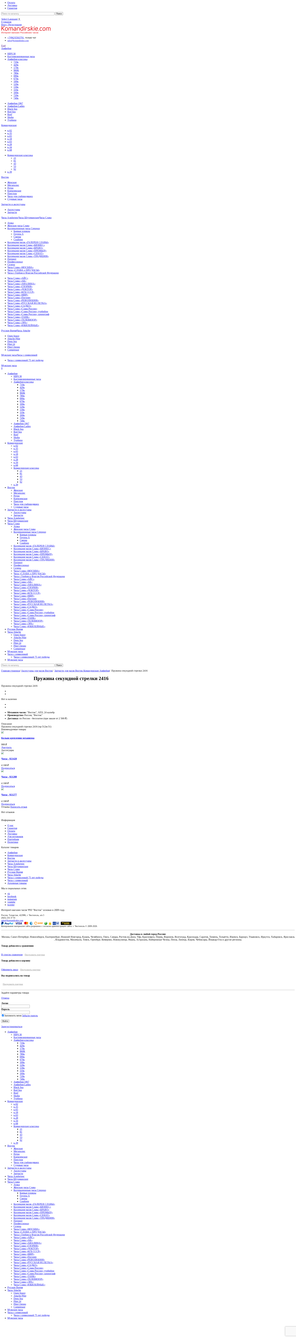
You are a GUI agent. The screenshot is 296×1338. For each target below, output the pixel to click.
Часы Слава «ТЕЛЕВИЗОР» (22, 319)
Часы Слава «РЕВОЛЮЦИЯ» (23, 300)
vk (8, 893)
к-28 (9, 144)
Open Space (13, 336)
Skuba (10, 117)
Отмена (5, 998)
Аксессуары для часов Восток (37, 670)
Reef (9, 114)
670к (16, 78)
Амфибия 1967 (15, 103)
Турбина (11, 120)
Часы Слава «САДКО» (19, 306)
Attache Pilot (13, 338)
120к (16, 84)
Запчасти (12, 212)
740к (16, 98)
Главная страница (10, 670)
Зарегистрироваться (11, 1026)
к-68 (9, 150)
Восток (11, 858)
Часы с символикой (17, 880)
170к (16, 67)
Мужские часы (15, 1309)
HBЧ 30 (11, 53)
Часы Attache (14, 874)
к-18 (9, 139)
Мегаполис (13, 185)
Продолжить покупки (35, 955)
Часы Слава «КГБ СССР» (20, 292)
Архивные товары (17, 883)
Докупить (6, 747)
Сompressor (13, 349)
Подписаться (8, 768)
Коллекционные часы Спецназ (23, 228)
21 (15, 158)
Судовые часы (14, 199)
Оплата (11, 831)
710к (16, 62)
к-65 (9, 136)
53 (15, 166)
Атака (10, 223)
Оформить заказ (9, 969)
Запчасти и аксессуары (19, 861)
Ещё (3, 45)
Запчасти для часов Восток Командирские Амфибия (81, 670)
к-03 (9, 141)
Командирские (15, 855)
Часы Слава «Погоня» (19, 297)
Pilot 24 (11, 344)
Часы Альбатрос (16, 863)
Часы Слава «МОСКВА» (20, 267)
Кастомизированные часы (21, 56)
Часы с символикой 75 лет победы (25, 360)
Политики (12, 842)
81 (15, 160)
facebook (11, 896)
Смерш (17, 236)
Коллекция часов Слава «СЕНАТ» (25, 253)
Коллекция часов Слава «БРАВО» (25, 248)
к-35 (9, 133)
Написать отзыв (18, 807)
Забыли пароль (30, 1015)
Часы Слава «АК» (16, 281)
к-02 (9, 130)
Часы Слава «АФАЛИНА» (21, 283)
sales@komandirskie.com (12, 920)
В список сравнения (12, 954)
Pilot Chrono (13, 347)
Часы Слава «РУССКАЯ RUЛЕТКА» (27, 303)
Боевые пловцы (22, 231)
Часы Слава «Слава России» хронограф (28, 314)
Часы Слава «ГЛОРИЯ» (20, 286)
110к (16, 89)
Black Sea (12, 109)
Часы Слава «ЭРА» (17, 322)
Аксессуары (13, 209)
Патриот (11, 259)
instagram (12, 899)
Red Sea (11, 111)
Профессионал (15, 261)
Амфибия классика (17, 59)
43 (15, 163)
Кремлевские (14, 190)
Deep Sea (12, 341)
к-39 (9, 172)
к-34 (9, 147)
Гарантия (12, 828)
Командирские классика (20, 155)
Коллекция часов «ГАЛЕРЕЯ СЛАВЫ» (28, 242)
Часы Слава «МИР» (17, 294)
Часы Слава (13, 869)
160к (16, 92)
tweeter (10, 904)
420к (16, 64)
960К (16, 70)
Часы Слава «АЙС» (17, 278)
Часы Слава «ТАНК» (18, 317)
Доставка (12, 833)
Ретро (10, 188)
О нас (10, 825)
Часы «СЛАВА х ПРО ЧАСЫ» (23, 270)
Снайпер (18, 239)
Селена (11, 264)
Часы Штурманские (17, 866)
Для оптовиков (15, 836)
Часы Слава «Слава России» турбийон (27, 311)
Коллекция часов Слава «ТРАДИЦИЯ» (28, 256)
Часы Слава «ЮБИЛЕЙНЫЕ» (23, 325)
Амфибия (12, 852)
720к (16, 95)
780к (16, 73)
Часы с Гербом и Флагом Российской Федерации (33, 273)
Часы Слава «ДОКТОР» (20, 289)
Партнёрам (13, 839)
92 (15, 169)
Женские (12, 182)
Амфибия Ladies (16, 106)
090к (16, 76)
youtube (11, 902)
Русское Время (15, 872)
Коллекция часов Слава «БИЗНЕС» (26, 245)
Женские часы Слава (18, 225)
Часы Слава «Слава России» (22, 308)
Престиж (12, 193)
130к (16, 87)
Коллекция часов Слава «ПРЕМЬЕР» (27, 250)
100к (16, 81)
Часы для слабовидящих (20, 196)
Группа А (19, 234)
